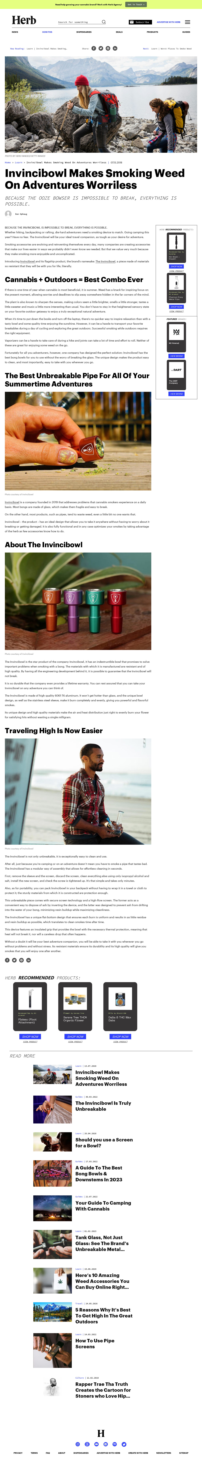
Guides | (80, 1097)
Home (8, 162)
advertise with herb (168, 22)
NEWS (15, 32)
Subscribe (142, 22)
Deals (119, 32)
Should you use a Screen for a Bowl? (104, 1143)
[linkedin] (115, 48)
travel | (80, 1303)
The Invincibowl (105, 261)
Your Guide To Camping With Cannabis (103, 1206)
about (61, 1453)
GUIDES (186, 32)
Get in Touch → (136, 4)
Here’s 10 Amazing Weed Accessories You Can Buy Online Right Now (102, 1281)
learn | (79, 1066)
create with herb (138, 1453)
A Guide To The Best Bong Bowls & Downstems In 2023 (98, 1174)
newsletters (163, 1453)
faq (48, 1453)
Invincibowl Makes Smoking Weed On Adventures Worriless (101, 1078)
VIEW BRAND (176, 356)
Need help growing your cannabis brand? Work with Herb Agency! (88, 4)
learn (18, 162)
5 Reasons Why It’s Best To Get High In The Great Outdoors (103, 1316)
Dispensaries (84, 32)
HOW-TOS (47, 32)
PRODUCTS (152, 32)
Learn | (79, 1231)
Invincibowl (27, 261)
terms (34, 1453)
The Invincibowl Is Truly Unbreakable (103, 1106)
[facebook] (93, 48)
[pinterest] (108, 48)
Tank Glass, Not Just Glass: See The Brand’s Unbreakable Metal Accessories (102, 1243)
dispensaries (81, 1453)
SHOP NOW (176, 266)
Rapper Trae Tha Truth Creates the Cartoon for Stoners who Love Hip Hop (103, 1390)
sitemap (183, 1453)
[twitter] (100, 48)
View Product (176, 271)
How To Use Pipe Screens (94, 1344)
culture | (80, 1378)
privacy (18, 1453)
